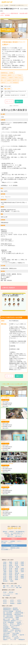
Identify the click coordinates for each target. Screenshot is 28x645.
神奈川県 (11, 567)
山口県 (4, 576)
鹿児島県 (5, 581)
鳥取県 (4, 574)
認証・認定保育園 (7, 613)
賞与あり (12, 624)
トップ (1, 5)
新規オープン (14, 627)
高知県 (4, 578)
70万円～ (19, 602)
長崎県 (22, 578)
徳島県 (10, 576)
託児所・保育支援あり (15, 630)
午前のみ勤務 (6, 633)
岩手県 (16, 562)
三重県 (4, 571)
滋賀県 (10, 571)
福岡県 (10, 578)
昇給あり (20, 75)
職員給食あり (6, 636)
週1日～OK (3, 80)
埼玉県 (16, 565)
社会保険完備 (6, 628)
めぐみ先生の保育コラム (17, 533)
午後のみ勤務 (15, 633)
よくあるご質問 (9, 534)
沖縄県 (11, 581)
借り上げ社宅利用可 (15, 625)
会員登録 (12, 541)
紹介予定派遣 (6, 595)
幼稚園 (17, 617)
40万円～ (19, 600)
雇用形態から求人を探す (8, 590)
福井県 (16, 568)
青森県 (10, 562)
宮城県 (22, 562)
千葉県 (22, 565)
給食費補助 (6, 627)
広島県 (22, 574)
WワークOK (20, 80)
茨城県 (22, 564)
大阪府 (22, 571)
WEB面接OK (15, 82)
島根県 (10, 574)
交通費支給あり (4, 77)
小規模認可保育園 (18, 613)
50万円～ (5, 602)
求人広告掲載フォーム (6, 549)
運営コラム (10, 536)
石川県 (10, 568)
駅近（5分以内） (7, 638)
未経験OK (9, 80)
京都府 (16, 571)
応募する (18, 101)
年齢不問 (14, 80)
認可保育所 (18, 611)
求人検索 (6, 5)
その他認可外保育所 (8, 617)
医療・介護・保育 (15, 586)
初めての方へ (4, 541)
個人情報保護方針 (20, 531)
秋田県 (4, 564)
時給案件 (12, 603)
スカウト (10, 543)
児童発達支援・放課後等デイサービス (9, 75)
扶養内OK (3, 82)
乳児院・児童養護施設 (8, 622)
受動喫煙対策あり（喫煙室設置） (11, 609)
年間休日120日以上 (18, 77)
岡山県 (16, 574)
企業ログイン (4, 548)
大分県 (10, 579)
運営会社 (5, 531)
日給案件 (19, 603)
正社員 (4, 592)
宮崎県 (16, 579)
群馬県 (10, 565)
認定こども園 (6, 619)
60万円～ (12, 602)
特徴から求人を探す (7, 606)
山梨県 (22, 568)
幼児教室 (19, 622)
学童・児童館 (15, 619)
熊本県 (4, 579)
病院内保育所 (17, 614)
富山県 (4, 568)
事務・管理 (6, 586)
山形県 (10, 564)
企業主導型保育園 (7, 614)
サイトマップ (18, 534)
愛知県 (22, 570)
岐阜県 (10, 570)
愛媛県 (22, 576)
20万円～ (5, 600)
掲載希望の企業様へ (15, 548)
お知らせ (6, 533)
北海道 (4, 562)
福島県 (16, 564)
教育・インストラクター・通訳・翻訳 (12, 587)
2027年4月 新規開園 (8, 611)
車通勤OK (11, 77)
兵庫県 (4, 573)
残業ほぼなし (6, 635)
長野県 (4, 570)
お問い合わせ (18, 536)
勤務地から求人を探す (8, 559)
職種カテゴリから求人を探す (9, 583)
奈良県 (10, 573)
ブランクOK (9, 82)
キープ (10, 101)
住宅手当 (5, 625)
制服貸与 (5, 639)
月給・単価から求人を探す (9, 598)
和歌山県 (17, 573)
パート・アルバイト (8, 594)
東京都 (4, 567)
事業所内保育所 (19, 616)
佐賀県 (16, 578)
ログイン (19, 541)
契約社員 (11, 592)
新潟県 (17, 567)
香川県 (16, 576)
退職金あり (19, 624)
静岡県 (16, 570)
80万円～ (5, 603)
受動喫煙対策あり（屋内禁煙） (7, 72)
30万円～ (12, 600)
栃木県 (4, 565)
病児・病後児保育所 (8, 616)
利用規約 (11, 531)
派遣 (16, 594)
